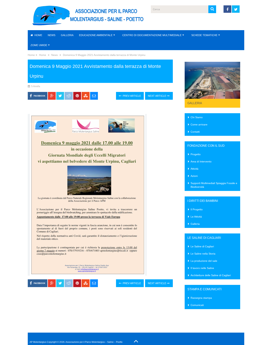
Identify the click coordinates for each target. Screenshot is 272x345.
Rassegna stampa (201, 297)
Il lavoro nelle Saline (202, 268)
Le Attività (196, 216)
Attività (194, 168)
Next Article (157, 95)
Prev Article (131, 95)
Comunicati (197, 305)
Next (235, 79)
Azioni (194, 175)
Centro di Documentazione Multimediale (152, 35)
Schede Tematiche (204, 35)
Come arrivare (199, 124)
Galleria (67, 35)
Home (38, 35)
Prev (189, 79)
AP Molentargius (38, 342)
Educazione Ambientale (96, 35)
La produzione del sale (204, 260)
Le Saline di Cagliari (202, 246)
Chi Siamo (197, 117)
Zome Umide (39, 45)
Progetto (196, 154)
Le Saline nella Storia (203, 253)
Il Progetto (197, 209)
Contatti (195, 131)
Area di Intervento (201, 161)
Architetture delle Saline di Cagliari (211, 275)
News (51, 35)
